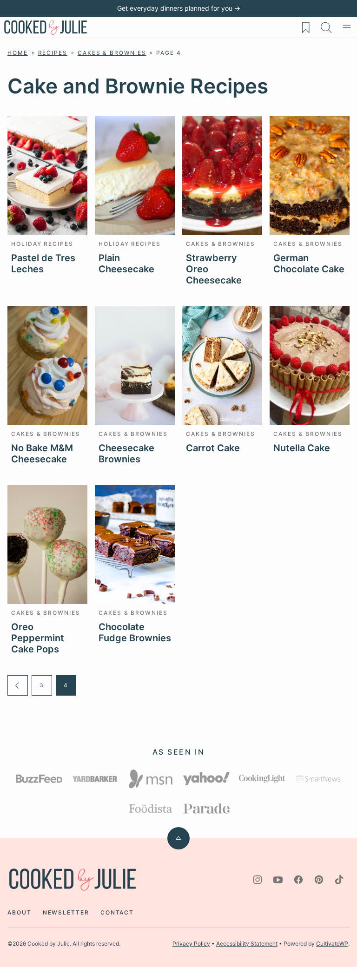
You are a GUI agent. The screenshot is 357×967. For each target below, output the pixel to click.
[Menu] (347, 27)
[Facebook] (298, 879)
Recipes (52, 52)
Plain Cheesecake (126, 263)
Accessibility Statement (247, 943)
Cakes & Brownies (112, 52)
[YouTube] (278, 879)
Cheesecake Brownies (126, 453)
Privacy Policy (191, 943)
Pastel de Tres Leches (43, 263)
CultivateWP (332, 943)
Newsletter (66, 912)
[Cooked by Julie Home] (45, 27)
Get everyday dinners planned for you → (178, 8)
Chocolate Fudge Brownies (135, 632)
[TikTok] (339, 879)
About (19, 912)
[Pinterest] (319, 879)
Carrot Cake (213, 448)
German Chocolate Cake (308, 263)
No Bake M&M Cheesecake (42, 453)
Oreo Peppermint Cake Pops (37, 638)
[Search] (326, 27)
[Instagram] (257, 879)
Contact (117, 912)
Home (17, 52)
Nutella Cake (301, 448)
